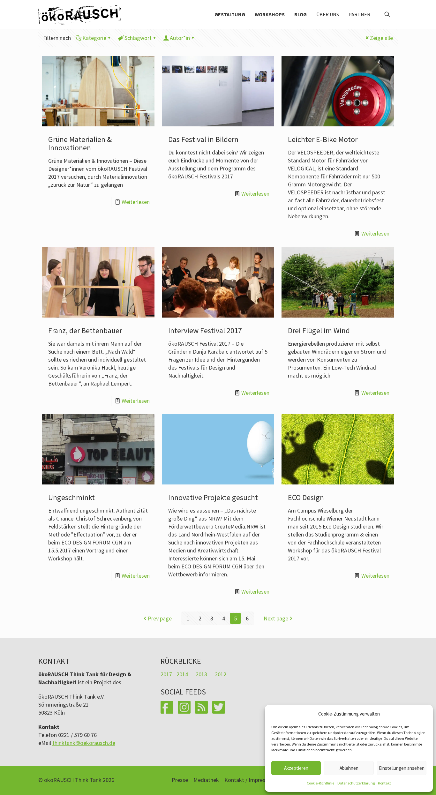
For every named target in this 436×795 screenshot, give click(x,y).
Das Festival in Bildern (203, 139)
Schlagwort (138, 37)
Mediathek (206, 780)
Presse (180, 780)
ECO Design (306, 497)
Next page (276, 618)
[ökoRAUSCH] (79, 14)
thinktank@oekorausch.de (83, 742)
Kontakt (384, 783)
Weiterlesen (136, 202)
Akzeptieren (296, 768)
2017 (166, 674)
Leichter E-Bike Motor (322, 139)
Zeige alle (381, 37)
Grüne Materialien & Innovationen (80, 143)
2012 (220, 674)
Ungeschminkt (71, 497)
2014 (182, 674)
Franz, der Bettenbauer (85, 330)
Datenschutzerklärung (356, 783)
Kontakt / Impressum (249, 780)
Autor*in (180, 37)
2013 (201, 674)
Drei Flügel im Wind (319, 330)
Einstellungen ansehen (402, 768)
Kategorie (94, 37)
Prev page (160, 618)
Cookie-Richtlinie (320, 783)
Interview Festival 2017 (205, 330)
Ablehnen (349, 768)
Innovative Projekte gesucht (213, 497)
